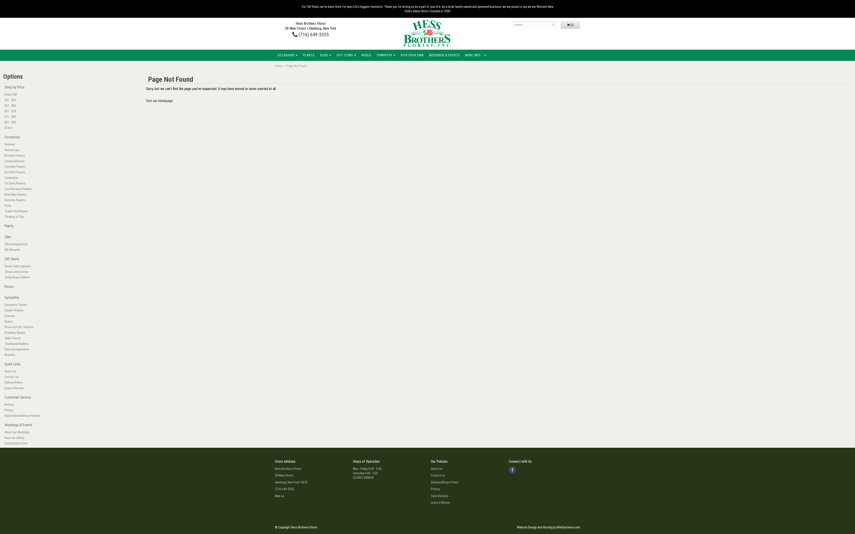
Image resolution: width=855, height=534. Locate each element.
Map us (279, 496)
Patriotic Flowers (15, 200)
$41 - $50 (10, 100)
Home (278, 66)
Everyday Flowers (15, 166)
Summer (9, 144)
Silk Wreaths (12, 250)
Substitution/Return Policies (22, 415)
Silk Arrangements (16, 244)
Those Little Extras (16, 272)
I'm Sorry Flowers (15, 183)
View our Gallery (14, 438)
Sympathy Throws (15, 305)
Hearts (8, 321)
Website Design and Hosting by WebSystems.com (548, 527)
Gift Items (345, 55)
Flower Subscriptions (17, 266)
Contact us (438, 475)
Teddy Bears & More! (17, 277)
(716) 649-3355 (313, 34)
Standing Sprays (14, 332)
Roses (366, 55)
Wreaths (9, 355)
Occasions (286, 55)
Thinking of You (14, 217)
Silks (324, 55)
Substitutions (439, 496)
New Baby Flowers (15, 194)
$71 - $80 (10, 117)
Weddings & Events (444, 55)
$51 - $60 (10, 105)
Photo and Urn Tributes (18, 327)
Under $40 (10, 94)
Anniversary (11, 150)
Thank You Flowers (16, 211)
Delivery (9, 404)
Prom (7, 205)
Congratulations (14, 161)
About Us (10, 371)
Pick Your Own (412, 55)
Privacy (9, 410)
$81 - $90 (10, 122)
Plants (309, 55)
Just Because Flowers (18, 189)
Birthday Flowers (14, 155)
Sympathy (384, 55)
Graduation (11, 178)
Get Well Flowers (14, 172)
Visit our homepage (159, 101)
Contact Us (11, 377)
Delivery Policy (13, 382)
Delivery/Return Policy (444, 482)
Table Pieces (12, 338)
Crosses (9, 316)
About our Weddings (17, 432)
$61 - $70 (10, 111)
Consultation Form (16, 443)
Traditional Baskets (16, 344)
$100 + (8, 128)
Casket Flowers (14, 310)
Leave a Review (14, 388)
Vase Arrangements (17, 349)
